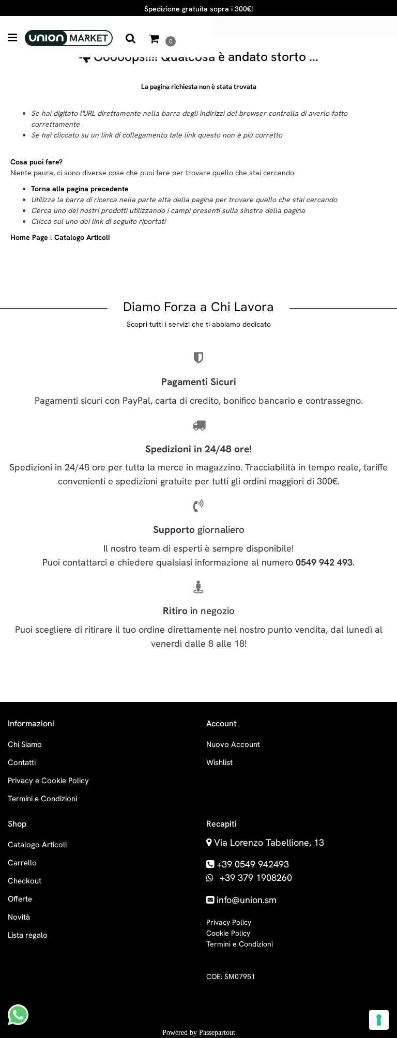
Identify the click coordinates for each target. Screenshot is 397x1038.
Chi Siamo (25, 744)
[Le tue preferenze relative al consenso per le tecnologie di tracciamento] (379, 1020)
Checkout (24, 881)
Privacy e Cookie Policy (48, 780)
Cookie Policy (228, 933)
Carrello (22, 863)
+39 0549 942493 (253, 864)
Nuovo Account (233, 744)
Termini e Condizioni (42, 798)
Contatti (22, 762)
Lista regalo (28, 935)
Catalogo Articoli (82, 237)
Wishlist (219, 762)
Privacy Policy (228, 922)
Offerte (20, 899)
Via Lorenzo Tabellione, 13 (269, 842)
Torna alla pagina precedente (80, 188)
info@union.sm (247, 900)
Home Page (30, 237)
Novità (19, 917)
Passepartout (217, 1032)
